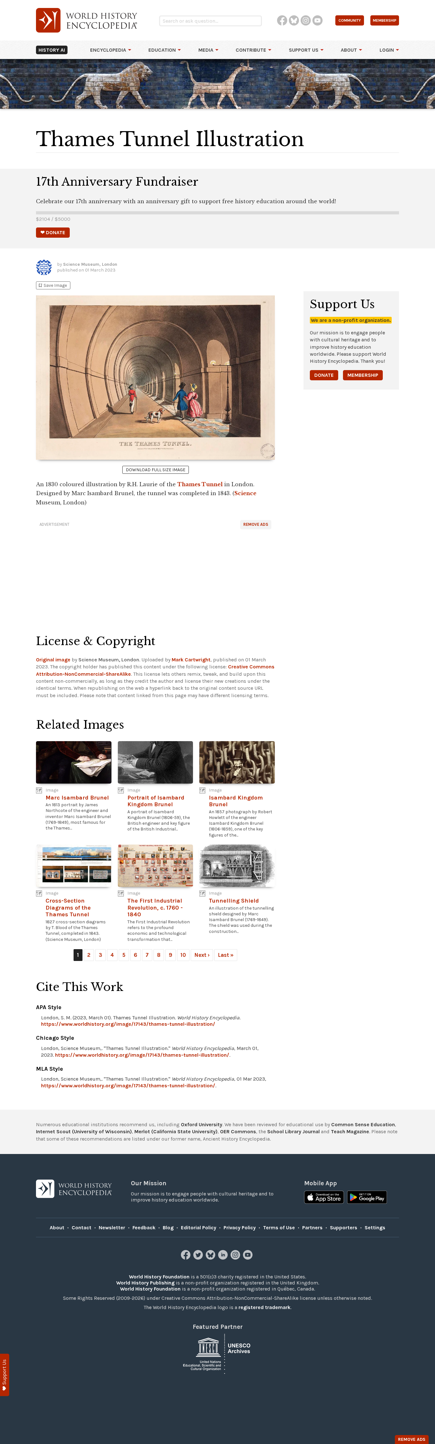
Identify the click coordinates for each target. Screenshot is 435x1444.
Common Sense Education (363, 1124)
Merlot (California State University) (176, 1131)
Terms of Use (279, 1227)
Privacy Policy (240, 1227)
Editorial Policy (198, 1227)
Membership (362, 375)
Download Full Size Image (155, 470)
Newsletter (112, 1227)
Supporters (343, 1227)
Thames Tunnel (200, 484)
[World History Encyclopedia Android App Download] (367, 1198)
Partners (312, 1227)
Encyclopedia (108, 50)
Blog (168, 1227)
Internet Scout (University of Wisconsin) (84, 1131)
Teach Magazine (350, 1131)
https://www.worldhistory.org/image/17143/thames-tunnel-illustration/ (128, 1024)
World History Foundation (159, 1277)
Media (205, 50)
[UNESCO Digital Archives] (217, 1354)
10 (183, 955)
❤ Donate (52, 232)
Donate (324, 375)
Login (387, 50)
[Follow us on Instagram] (236, 1258)
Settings (375, 1227)
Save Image (52, 285)
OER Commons (238, 1131)
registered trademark (264, 1307)
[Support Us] (4, 1375)
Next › (202, 955)
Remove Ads (255, 524)
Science (245, 493)
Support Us (303, 50)
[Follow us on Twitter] (198, 1258)
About (349, 50)
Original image (53, 660)
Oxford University (201, 1124)
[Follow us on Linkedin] (223, 1258)
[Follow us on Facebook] (186, 1258)
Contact (81, 1227)
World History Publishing (145, 1283)
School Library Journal (293, 1131)
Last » (226, 955)
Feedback (143, 1227)
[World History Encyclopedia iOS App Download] (324, 1198)
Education (162, 50)
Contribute (251, 50)
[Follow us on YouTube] (248, 1258)
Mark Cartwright (191, 660)
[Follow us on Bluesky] (211, 1258)
